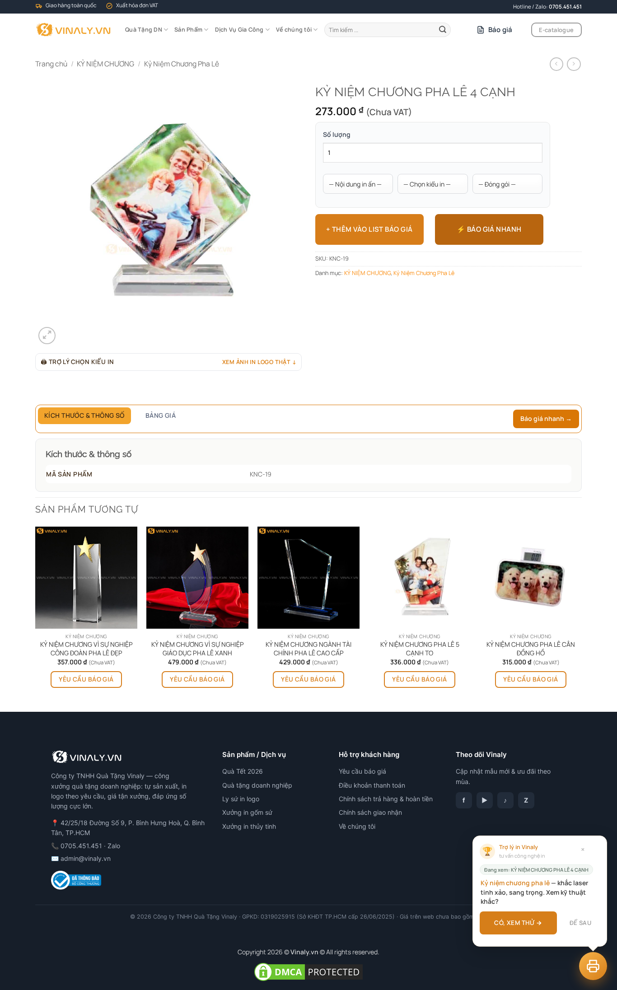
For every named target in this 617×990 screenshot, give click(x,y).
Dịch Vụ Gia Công (239, 29)
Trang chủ (51, 64)
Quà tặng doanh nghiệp (257, 785)
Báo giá (500, 29)
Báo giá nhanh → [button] (546, 418)
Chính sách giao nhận (370, 812)
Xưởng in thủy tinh (249, 826)
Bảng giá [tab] (160, 415)
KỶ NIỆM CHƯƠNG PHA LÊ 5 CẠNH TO (419, 648)
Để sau (580, 923)
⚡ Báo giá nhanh (489, 229)
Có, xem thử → (518, 923)
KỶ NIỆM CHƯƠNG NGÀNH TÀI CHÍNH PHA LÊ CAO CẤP (308, 648)
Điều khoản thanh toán (372, 785)
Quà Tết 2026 (242, 771)
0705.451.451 (565, 6)
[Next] (581, 618)
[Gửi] (442, 29)
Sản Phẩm (188, 29)
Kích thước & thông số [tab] (84, 415)
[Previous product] (573, 64)
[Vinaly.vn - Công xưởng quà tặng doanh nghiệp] (73, 30)
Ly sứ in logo (240, 799)
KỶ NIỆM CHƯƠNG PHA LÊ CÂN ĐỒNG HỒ (530, 648)
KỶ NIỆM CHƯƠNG (105, 64)
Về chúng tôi (294, 29)
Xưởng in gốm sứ (247, 812)
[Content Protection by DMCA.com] (308, 971)
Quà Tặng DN (143, 29)
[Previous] (35, 618)
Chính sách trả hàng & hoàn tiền (386, 799)
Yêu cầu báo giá (86, 679)
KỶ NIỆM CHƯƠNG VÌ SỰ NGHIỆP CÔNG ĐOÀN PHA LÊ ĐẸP (86, 648)
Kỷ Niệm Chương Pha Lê (181, 64)
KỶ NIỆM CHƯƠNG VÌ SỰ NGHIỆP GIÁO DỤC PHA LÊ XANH (197, 648)
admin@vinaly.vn (86, 858)
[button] (47, 335)
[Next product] (556, 64)
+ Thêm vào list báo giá (369, 229)
